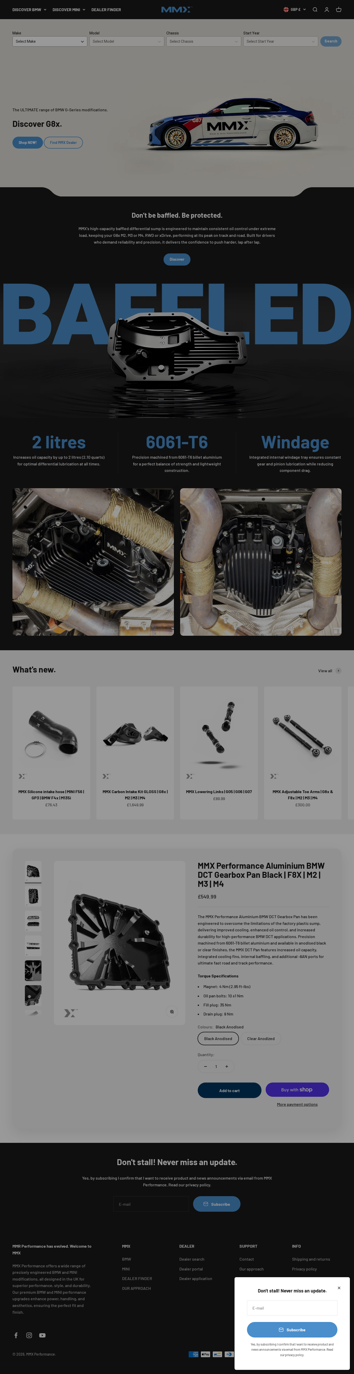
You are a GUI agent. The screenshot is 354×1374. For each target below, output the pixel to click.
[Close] (339, 1287)
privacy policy (294, 1355)
